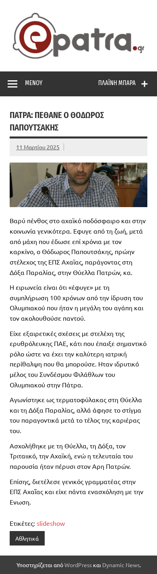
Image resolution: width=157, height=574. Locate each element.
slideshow (51, 523)
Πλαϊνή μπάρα (117, 83)
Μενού (33, 83)
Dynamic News (121, 564)
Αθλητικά (27, 538)
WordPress (78, 564)
